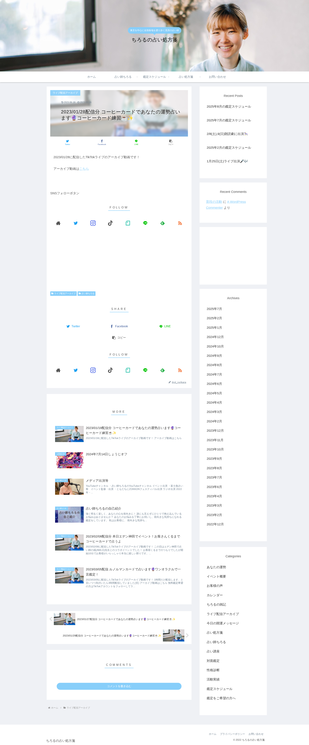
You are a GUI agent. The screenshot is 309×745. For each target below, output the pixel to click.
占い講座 (213, 651)
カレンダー (215, 595)
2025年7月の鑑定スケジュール (229, 120)
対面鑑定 (213, 661)
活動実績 (213, 679)
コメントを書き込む (119, 686)
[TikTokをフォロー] (110, 223)
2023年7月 (214, 477)
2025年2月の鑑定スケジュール (229, 147)
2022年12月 (215, 524)
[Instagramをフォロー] (93, 223)
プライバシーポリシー (232, 733)
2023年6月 (214, 487)
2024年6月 (214, 384)
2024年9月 (214, 356)
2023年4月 (214, 496)
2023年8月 (214, 468)
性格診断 (213, 670)
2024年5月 (214, 393)
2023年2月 (214, 515)
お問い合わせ (256, 733)
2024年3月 (214, 412)
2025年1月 (214, 327)
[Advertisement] (119, 259)
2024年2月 (214, 421)
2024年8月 (214, 365)
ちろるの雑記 (216, 604)
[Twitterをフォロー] (76, 223)
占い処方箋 (215, 633)
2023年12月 (215, 431)
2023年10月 (215, 449)
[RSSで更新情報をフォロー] (180, 223)
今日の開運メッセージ (223, 623)
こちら (84, 169)
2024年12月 (215, 337)
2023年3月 (214, 505)
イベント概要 (216, 576)
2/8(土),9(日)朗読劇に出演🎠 (227, 134)
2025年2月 (214, 318)
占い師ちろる (88, 293)
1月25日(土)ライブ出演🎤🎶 (227, 161)
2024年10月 (215, 346)
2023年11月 (215, 440)
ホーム (212, 733)
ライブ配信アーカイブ (65, 293)
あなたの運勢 (216, 567)
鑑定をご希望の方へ (221, 698)
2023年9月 (214, 459)
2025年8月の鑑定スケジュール (229, 106)
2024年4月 (214, 402)
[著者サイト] (58, 223)
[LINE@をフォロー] (145, 223)
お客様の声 (215, 586)
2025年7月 (214, 309)
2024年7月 (214, 374)
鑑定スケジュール (219, 689)
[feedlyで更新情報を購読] (163, 223)
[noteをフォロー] (128, 223)
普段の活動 (214, 202)
